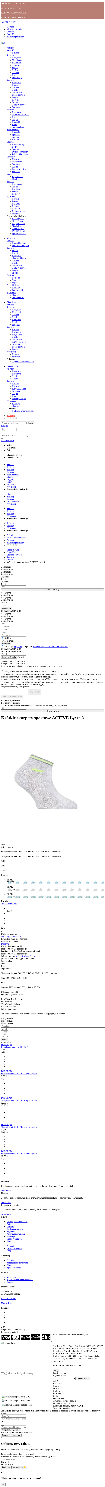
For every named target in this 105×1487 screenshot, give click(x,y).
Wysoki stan (17, 176)
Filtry (56, 1371)
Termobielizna (18, 127)
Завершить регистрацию (12, 696)
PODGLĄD (6, 1044)
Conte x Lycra (18, 228)
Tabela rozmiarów (14, 1239)
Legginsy (11, 157)
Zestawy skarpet (19, 105)
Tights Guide (17, 221)
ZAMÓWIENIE (76, 1406)
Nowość (10, 50)
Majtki (15, 119)
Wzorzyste (16, 62)
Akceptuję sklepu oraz (36, 646)
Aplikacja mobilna (14, 1268)
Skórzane (16, 171)
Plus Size (16, 179)
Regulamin (11, 1231)
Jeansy (9, 174)
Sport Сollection (19, 233)
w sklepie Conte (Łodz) (25, 956)
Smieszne (16, 344)
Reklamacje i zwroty (15, 36)
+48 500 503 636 (8, 22)
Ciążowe (16, 70)
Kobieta (8, 638)
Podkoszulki (17, 290)
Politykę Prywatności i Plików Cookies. (50, 646)
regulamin (18, 646)
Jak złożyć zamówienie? (17, 1221)
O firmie (10, 27)
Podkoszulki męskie (20, 245)
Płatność (10, 34)
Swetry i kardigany (20, 152)
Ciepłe (15, 90)
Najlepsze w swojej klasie (23, 361)
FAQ (9, 1241)
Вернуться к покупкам (11, 1435)
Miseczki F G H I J (20, 114)
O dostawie (6, 1191)
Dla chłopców (13, 366)
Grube (15, 75)
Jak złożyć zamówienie (17, 29)
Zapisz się (6, 1467)
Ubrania (10, 142)
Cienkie (15, 72)
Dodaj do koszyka (9, 934)
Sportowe (16, 107)
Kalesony (16, 287)
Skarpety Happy (19, 258)
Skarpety (10, 80)
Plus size (10, 181)
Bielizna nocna (13, 129)
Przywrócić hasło (9, 657)
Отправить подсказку (11, 1430)
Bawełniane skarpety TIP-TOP (14, 1047)
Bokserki (16, 278)
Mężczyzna (9, 641)
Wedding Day (18, 218)
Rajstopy (10, 55)
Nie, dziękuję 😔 (19, 1467)
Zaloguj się (6, 608)
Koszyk (4, 425)
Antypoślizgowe (19, 342)
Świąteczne (17, 92)
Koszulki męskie (19, 243)
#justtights (16, 226)
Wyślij (4, 1039)
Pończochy (17, 77)
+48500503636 (7, 440)
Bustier (15, 117)
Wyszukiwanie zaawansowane (20, 1279)
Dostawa (10, 32)
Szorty (15, 280)
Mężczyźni (11, 238)
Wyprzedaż (11, 196)
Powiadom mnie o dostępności (14, 939)
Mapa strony (12, 1277)
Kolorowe (16, 85)
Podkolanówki (18, 95)
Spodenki (16, 134)
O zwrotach (6, 1214)
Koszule (15, 139)
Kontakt (10, 1282)
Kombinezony (18, 144)
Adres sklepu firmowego (17, 1263)
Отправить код (52, 590)
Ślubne (15, 67)
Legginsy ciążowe (20, 169)
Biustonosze (17, 112)
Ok (3, 1484)
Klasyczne (16, 58)
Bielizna (15, 53)
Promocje (11, 415)
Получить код (34, 692)
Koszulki (16, 122)
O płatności (6, 1202)
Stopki (15, 102)
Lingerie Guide (18, 223)
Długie (15, 97)
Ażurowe (16, 65)
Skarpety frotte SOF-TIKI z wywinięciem (19, 1073)
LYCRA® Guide (19, 231)
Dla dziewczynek (14, 302)
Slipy (14, 283)
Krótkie (15, 100)
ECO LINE (12, 418)
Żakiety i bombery (20, 154)
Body (14, 124)
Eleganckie (17, 312)
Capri (14, 322)
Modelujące (17, 60)
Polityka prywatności (16, 1234)
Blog (9, 1265)
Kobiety (10, 48)
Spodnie (15, 137)
